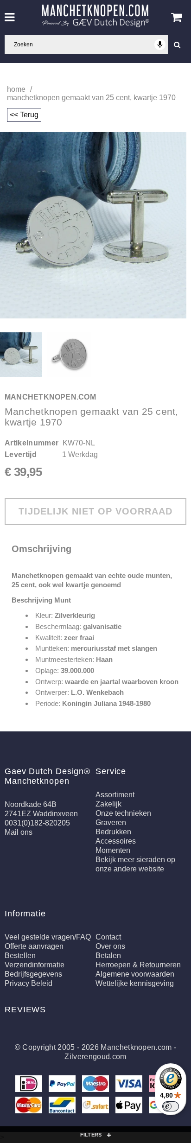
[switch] (170, 1106)
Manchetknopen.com (136, 1047)
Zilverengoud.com (95, 1056)
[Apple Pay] (129, 1107)
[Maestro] (96, 1085)
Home (16, 89)
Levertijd (21, 454)
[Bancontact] (63, 1107)
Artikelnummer (31, 443)
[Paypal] (63, 1085)
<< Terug (24, 115)
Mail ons (18, 832)
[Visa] (129, 1085)
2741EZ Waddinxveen (41, 814)
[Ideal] (29, 1085)
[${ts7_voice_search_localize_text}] (160, 44)
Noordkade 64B (31, 804)
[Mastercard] (29, 1107)
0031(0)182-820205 (37, 823)
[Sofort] (96, 1107)
